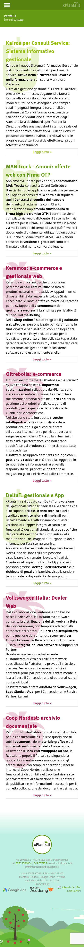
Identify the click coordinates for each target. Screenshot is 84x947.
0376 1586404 (23, 863)
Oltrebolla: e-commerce (33, 374)
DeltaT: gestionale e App (35, 495)
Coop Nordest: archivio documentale (33, 721)
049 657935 (40, 863)
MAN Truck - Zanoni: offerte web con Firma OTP (38, 170)
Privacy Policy (42, 884)
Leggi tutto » (42, 152)
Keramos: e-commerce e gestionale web (34, 272)
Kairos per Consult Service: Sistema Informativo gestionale (38, 51)
